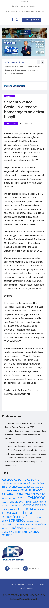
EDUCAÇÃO (38, 494)
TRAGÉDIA (40, 524)
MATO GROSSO (34, 505)
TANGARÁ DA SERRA (32, 521)
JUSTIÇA (5, 506)
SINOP (5, 521)
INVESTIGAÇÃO (30, 502)
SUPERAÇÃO (10, 124)
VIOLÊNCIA (7, 532)
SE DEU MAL (37, 517)
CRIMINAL (14, 490)
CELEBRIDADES (23, 487)
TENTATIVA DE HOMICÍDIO (24, 524)
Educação (40, 584)
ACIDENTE (20, 479)
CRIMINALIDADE (31, 490)
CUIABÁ (7, 494)
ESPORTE (21, 498)
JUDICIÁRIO (41, 502)
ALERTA (25, 483)
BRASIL (10, 486)
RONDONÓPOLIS (11, 517)
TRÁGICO (5, 528)
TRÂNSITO (18, 528)
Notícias (9, 96)
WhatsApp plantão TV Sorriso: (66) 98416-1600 (24, 11)
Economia (19, 584)
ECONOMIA (21, 494)
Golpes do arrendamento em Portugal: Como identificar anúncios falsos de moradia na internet (22, 70)
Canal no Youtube (28, 6)
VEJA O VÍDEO (31, 528)
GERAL (6, 501)
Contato (15, 6)
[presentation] (38, 62)
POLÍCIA (26, 509)
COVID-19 (5, 491)
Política (30, 584)
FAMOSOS (36, 498)
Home (10, 584)
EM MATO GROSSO (9, 498)
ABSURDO (7, 479)
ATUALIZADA (36, 483)
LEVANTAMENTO (15, 506)
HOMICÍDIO (17, 502)
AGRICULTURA (16, 483)
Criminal (21, 588)
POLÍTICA (24, 513)
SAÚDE (26, 516)
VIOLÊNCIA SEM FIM (20, 532)
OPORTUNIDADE (9, 510)
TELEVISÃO (7, 524)
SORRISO (16, 520)
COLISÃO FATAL (37, 487)
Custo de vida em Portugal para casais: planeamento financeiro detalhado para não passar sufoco (23, 461)
